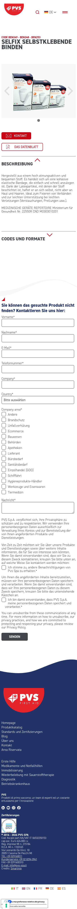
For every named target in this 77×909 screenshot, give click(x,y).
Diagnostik (8, 779)
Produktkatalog (11, 727)
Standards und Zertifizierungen (21, 732)
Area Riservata (11, 750)
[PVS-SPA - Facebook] (19, 808)
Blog (4, 736)
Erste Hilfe (8, 761)
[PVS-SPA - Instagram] (14, 808)
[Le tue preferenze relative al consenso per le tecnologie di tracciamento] (6, 905)
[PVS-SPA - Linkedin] (4, 808)
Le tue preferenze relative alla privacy (28, 902)
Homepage (8, 723)
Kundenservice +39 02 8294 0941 (19, 859)
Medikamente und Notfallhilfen (21, 766)
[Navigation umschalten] (66, 12)
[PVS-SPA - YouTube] (9, 808)
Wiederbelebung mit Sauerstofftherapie (27, 775)
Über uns (7, 741)
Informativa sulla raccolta (14, 906)
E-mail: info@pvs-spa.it (14, 865)
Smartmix (16, 868)
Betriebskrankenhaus (15, 784)
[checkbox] (37, 453)
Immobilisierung (12, 770)
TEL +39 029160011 (11, 856)
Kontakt (20, 136)
